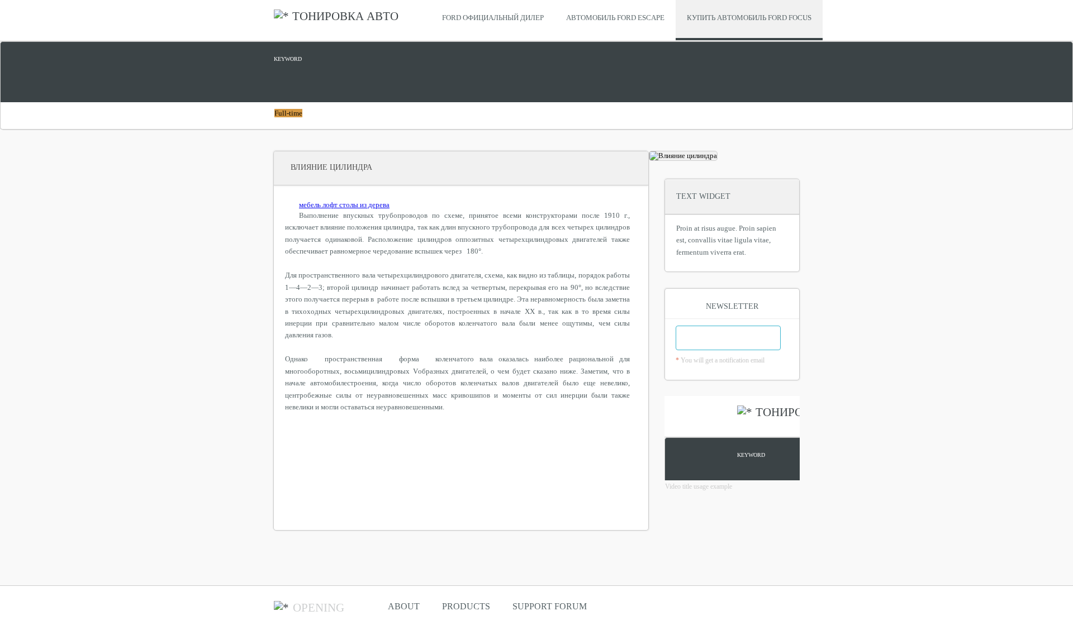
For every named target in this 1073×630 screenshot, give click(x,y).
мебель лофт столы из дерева (344, 205)
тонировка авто (345, 16)
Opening (318, 607)
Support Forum (549, 606)
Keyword (288, 59)
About (404, 606)
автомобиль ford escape (615, 17)
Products (466, 606)
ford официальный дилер (493, 17)
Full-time (288, 113)
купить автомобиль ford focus (749, 17)
